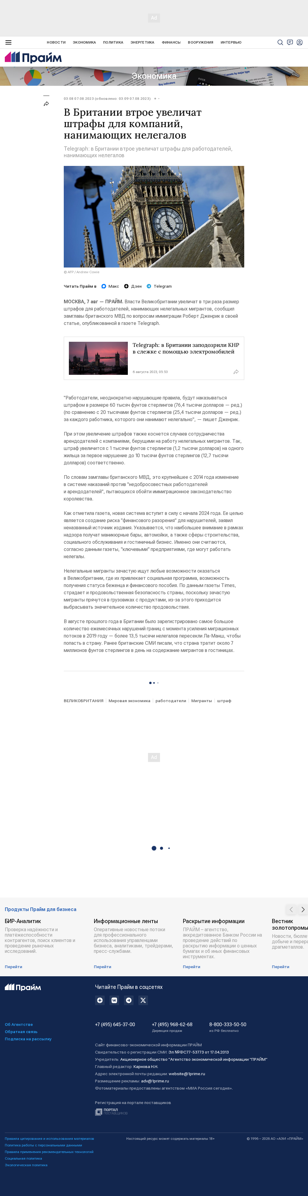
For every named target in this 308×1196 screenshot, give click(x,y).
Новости (56, 42)
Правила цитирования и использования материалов (49, 1138)
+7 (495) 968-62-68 (172, 1027)
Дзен (136, 286)
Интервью (231, 42)
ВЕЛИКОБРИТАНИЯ (83, 700)
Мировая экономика (129, 700)
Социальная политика (23, 1158)
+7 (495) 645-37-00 (115, 1024)
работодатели (171, 700)
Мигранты (201, 700)
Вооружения (200, 42)
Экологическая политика (26, 1165)
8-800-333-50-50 (227, 1027)
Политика (113, 42)
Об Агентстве (19, 1024)
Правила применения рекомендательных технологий (49, 1152)
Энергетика (142, 42)
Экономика (84, 42)
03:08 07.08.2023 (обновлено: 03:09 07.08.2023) (107, 98)
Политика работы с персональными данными (43, 1145)
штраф (224, 700)
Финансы (171, 42)
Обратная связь (21, 1031)
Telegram (163, 286)
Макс (114, 286)
